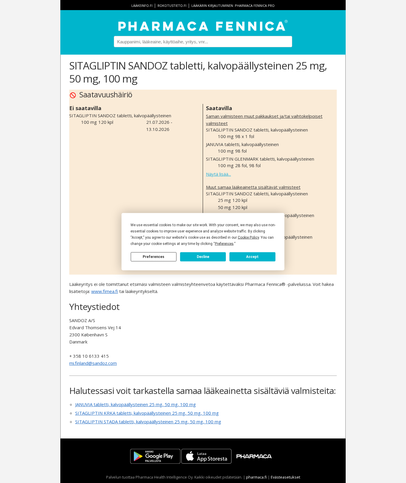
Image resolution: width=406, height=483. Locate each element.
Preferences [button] (224, 243)
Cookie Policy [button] (248, 237)
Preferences (153, 257)
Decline (203, 257)
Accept (252, 257)
